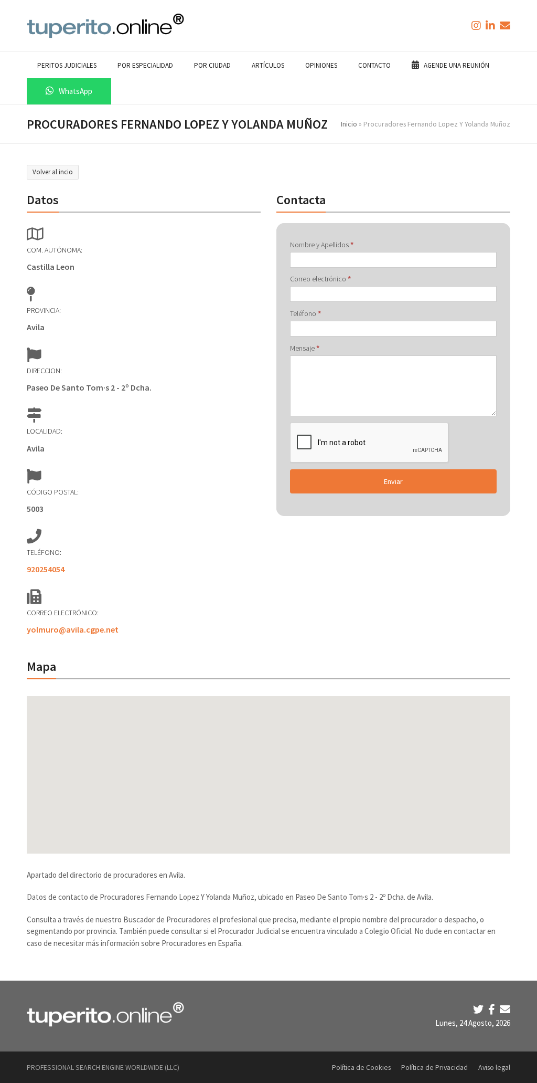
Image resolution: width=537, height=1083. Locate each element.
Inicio (349, 124)
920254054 (46, 569)
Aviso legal (494, 1067)
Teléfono (305, 313)
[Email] (505, 1009)
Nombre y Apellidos (321, 244)
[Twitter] (479, 1009)
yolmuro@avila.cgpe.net (73, 629)
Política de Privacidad (434, 1067)
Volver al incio (53, 171)
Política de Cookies (361, 1067)
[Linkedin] (491, 25)
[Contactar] (505, 25)
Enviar (393, 481)
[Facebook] (492, 1009)
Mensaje (304, 348)
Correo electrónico (320, 278)
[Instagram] (477, 25)
